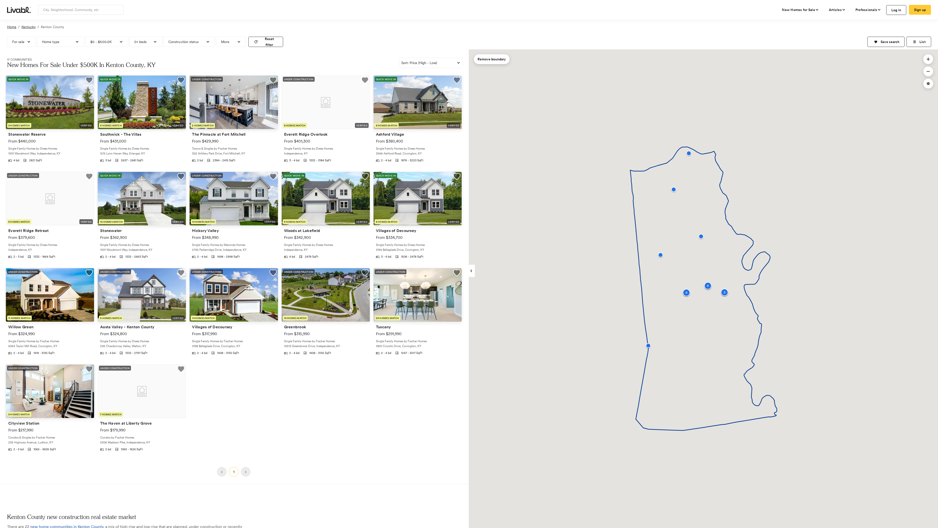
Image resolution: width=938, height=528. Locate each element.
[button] (886, 42)
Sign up (920, 10)
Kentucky (28, 27)
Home (11, 27)
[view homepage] (19, 9)
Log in (896, 10)
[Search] (118, 10)
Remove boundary (492, 59)
